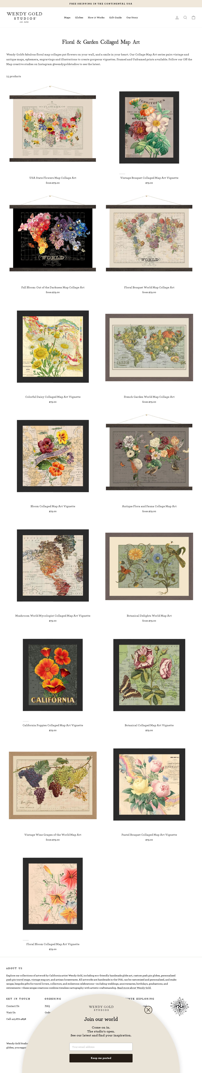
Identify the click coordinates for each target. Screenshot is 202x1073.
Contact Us (12, 1005)
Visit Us (10, 1012)
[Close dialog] (148, 1010)
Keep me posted (101, 1058)
